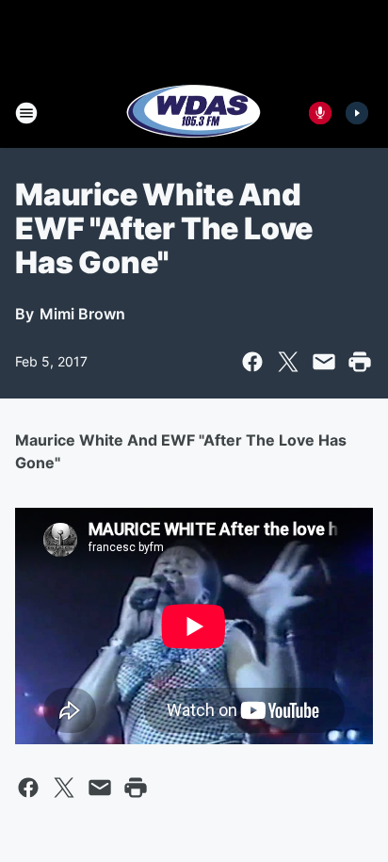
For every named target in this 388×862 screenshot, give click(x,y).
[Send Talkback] (320, 113)
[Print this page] (360, 362)
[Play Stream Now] (357, 113)
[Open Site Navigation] (26, 113)
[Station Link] (194, 113)
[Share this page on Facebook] (252, 362)
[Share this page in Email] (324, 362)
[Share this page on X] (288, 362)
